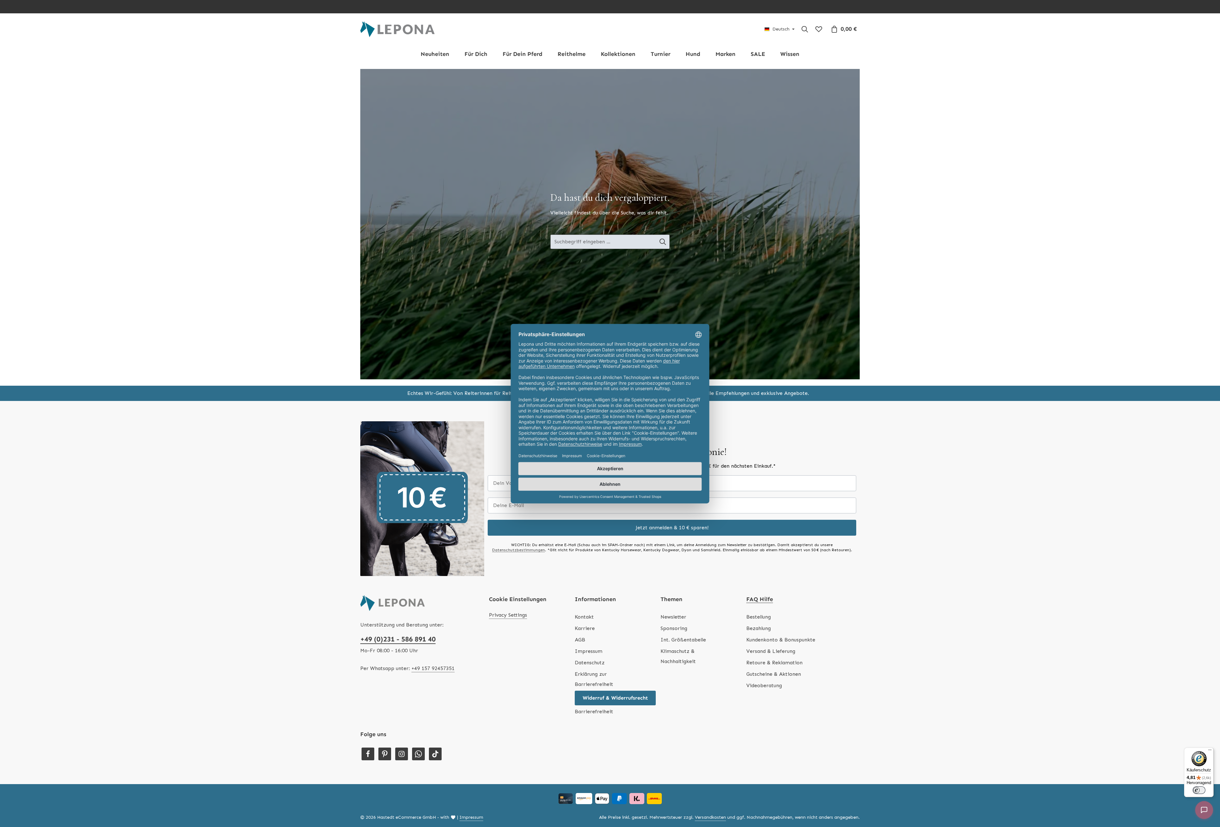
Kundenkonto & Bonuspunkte (780, 640)
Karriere (585, 628)
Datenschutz (590, 663)
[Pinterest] (384, 754)
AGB (580, 640)
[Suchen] (804, 29)
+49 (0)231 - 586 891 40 (398, 639)
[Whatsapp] (418, 754)
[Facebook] (368, 754)
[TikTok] (435, 754)
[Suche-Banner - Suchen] (663, 241)
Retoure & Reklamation (774, 663)
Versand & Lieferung (770, 651)
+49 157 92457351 (433, 668)
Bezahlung (758, 628)
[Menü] (1210, 751)
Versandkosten (710, 817)
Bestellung (758, 617)
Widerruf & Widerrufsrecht (615, 698)
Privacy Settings (508, 615)
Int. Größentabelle (683, 640)
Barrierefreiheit (594, 711)
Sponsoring (674, 628)
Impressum (588, 651)
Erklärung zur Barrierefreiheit (594, 679)
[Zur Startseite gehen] (397, 29)
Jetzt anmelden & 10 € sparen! (672, 528)
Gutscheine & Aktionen (773, 674)
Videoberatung (764, 685)
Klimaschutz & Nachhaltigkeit (678, 656)
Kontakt (584, 617)
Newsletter (673, 617)
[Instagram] (401, 754)
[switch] (1199, 790)
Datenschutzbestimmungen (518, 550)
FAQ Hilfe (759, 599)
